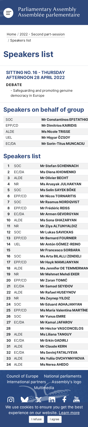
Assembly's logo (66, 382)
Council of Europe (22, 376)
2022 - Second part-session (42, 34)
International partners (26, 382)
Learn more (69, 412)
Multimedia (44, 387)
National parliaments (62, 376)
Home (11, 34)
